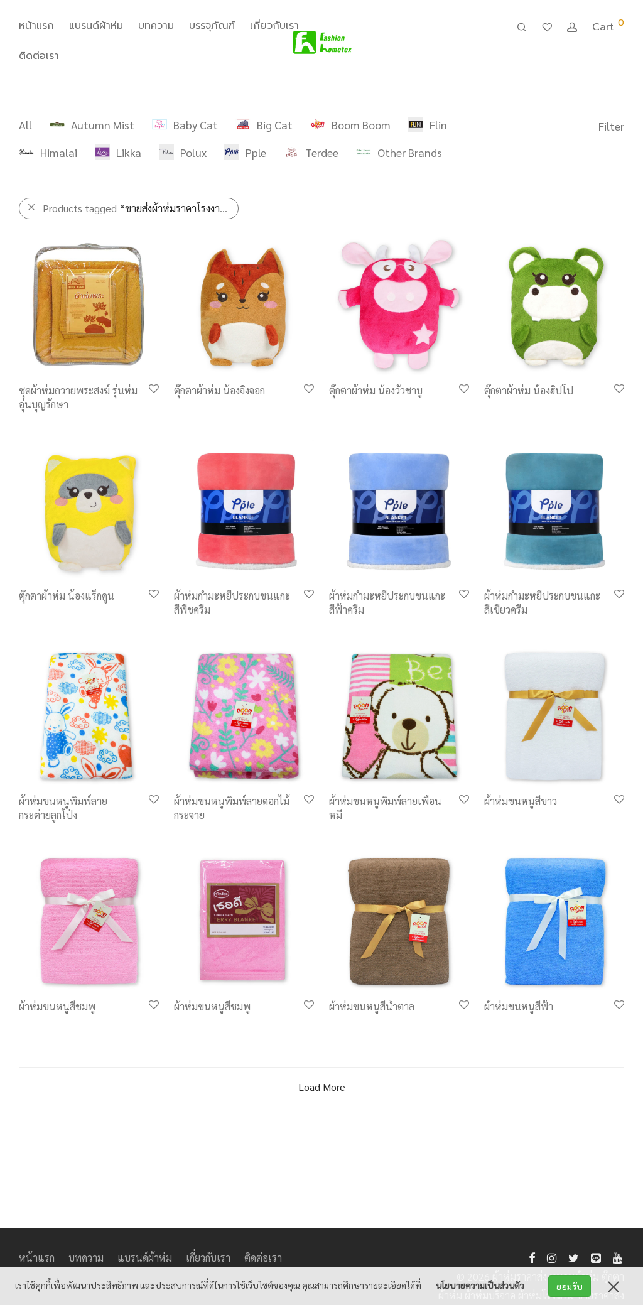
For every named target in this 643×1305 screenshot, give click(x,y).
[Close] (613, 1286)
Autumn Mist (102, 124)
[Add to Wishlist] (153, 389)
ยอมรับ (569, 1286)
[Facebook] (532, 1256)
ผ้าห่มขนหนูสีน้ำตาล (371, 1006)
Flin (438, 124)
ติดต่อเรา (39, 55)
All (25, 124)
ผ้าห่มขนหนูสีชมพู (57, 1006)
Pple (256, 152)
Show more (37, 406)
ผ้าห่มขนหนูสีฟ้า (518, 1006)
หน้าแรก (36, 25)
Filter (611, 126)
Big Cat (275, 124)
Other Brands (409, 152)
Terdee (321, 152)
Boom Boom (361, 124)
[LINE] (596, 1256)
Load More (321, 1086)
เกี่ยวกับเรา (274, 25)
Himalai (58, 152)
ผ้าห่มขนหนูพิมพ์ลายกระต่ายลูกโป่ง (63, 807)
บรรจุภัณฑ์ (212, 25)
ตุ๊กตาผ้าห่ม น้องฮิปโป (528, 390)
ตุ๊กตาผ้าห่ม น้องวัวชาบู (376, 390)
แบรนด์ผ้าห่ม (96, 25)
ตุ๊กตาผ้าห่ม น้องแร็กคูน (66, 595)
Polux (193, 152)
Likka (128, 152)
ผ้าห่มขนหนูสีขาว (520, 801)
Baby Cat (195, 124)
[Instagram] (551, 1256)
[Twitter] (573, 1256)
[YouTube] (618, 1256)
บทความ (156, 25)
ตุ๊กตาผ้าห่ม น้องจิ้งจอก (219, 390)
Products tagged (137, 208)
